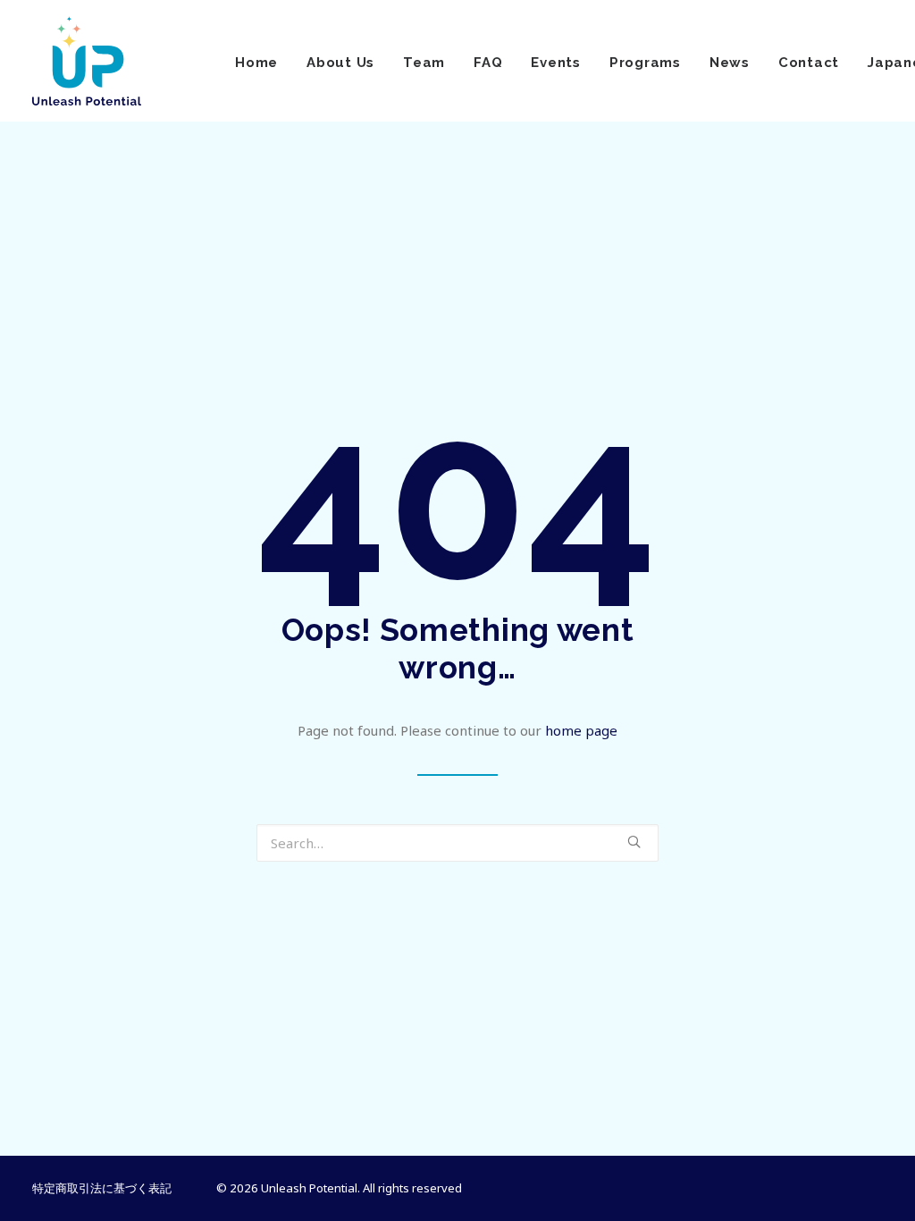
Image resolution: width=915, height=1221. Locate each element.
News (729, 63)
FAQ (488, 63)
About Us (340, 63)
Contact (808, 63)
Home (256, 63)
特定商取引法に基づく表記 (102, 1188)
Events (556, 63)
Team (424, 63)
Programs (645, 63)
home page (581, 730)
